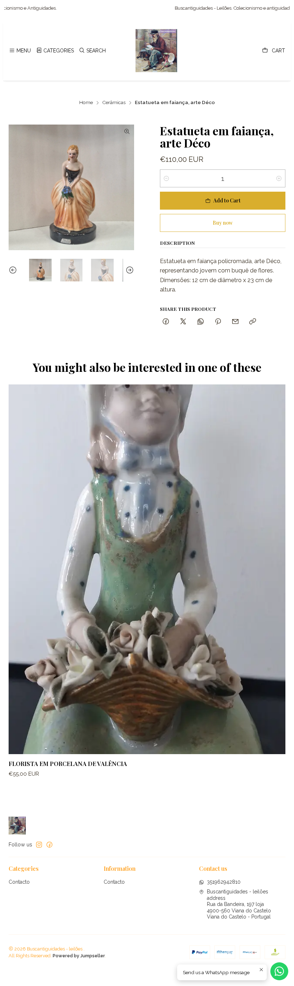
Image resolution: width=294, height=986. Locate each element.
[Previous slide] (14, 270)
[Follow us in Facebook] (49, 844)
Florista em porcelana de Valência (68, 763)
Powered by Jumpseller (79, 955)
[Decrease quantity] (166, 178)
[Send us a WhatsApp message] (279, 971)
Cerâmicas (113, 102)
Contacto (19, 882)
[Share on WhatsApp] (201, 322)
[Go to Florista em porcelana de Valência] (147, 569)
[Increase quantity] (279, 178)
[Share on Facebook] (166, 322)
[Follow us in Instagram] (39, 844)
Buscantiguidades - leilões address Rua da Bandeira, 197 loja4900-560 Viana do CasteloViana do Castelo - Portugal (239, 904)
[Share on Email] (235, 322)
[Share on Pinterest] (218, 322)
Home (86, 102)
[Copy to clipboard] (253, 322)
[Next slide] (128, 270)
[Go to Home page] (156, 50)
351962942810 (224, 882)
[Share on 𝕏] (183, 322)
